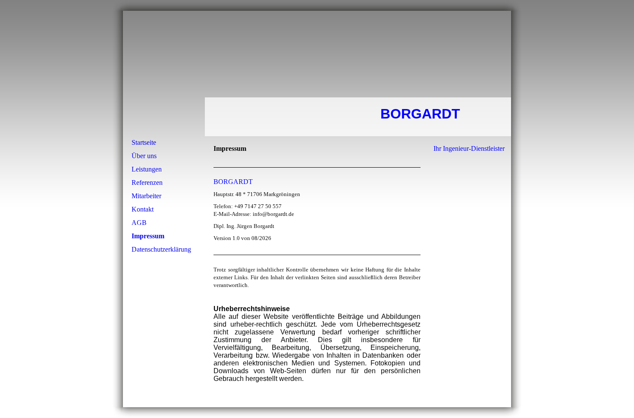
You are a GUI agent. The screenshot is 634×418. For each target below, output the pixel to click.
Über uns (144, 155)
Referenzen (147, 182)
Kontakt (143, 209)
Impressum (148, 236)
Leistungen (147, 169)
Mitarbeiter (146, 196)
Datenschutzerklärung (161, 249)
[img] (317, 73)
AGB (139, 222)
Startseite (144, 142)
